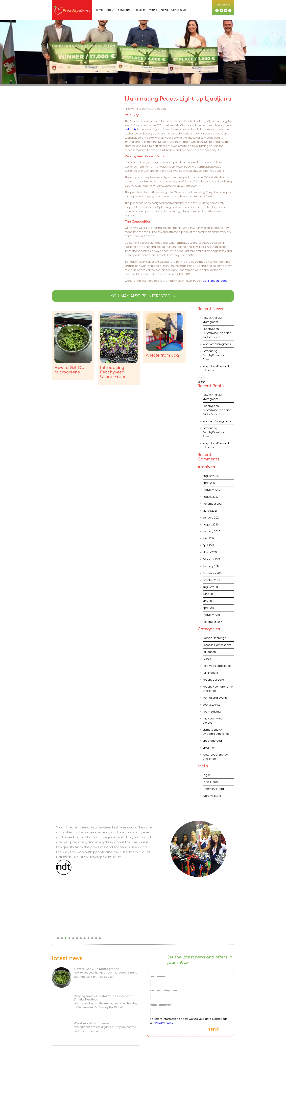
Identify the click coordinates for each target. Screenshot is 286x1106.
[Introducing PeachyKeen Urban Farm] (119, 338)
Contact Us (178, 9)
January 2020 (211, 531)
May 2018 (208, 601)
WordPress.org (212, 796)
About (110, 9)
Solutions (124, 9)
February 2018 (211, 615)
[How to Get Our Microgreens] (73, 338)
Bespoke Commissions (217, 645)
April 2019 (208, 545)
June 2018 (209, 594)
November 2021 (212, 504)
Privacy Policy (164, 1023)
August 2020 (211, 524)
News (164, 9)
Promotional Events (215, 698)
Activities (139, 9)
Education (209, 652)
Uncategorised (212, 741)
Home (99, 9)
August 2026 (211, 476)
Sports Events (211, 705)
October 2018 (211, 580)
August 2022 (210, 497)
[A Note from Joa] (164, 332)
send (213, 1029)
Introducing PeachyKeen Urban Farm (215, 355)
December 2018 (212, 573)
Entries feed (210, 782)
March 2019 (210, 552)
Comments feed (213, 789)
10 (92, 938)
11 (96, 938)
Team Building (212, 712)
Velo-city (131, 129)
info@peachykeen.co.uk (132, 1098)
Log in (206, 775)
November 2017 (212, 622)
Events (207, 659)
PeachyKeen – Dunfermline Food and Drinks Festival (217, 333)
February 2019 (211, 559)
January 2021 (211, 518)
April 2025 (209, 483)
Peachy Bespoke (213, 680)
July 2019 (208, 538)
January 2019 (211, 566)
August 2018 (210, 587)
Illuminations (210, 673)
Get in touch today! (215, 281)
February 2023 (212, 490)
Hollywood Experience (217, 666)
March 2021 (210, 511)
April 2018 (208, 608)
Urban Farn (209, 748)
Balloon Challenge (214, 638)
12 (100, 938)
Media (153, 9)
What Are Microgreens (217, 344)
